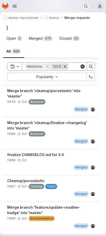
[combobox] (46, 77)
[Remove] (65, 66)
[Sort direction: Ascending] (91, 77)
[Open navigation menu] (15, 6)
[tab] (14, 38)
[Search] (91, 66)
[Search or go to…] (86, 6)
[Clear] (83, 66)
